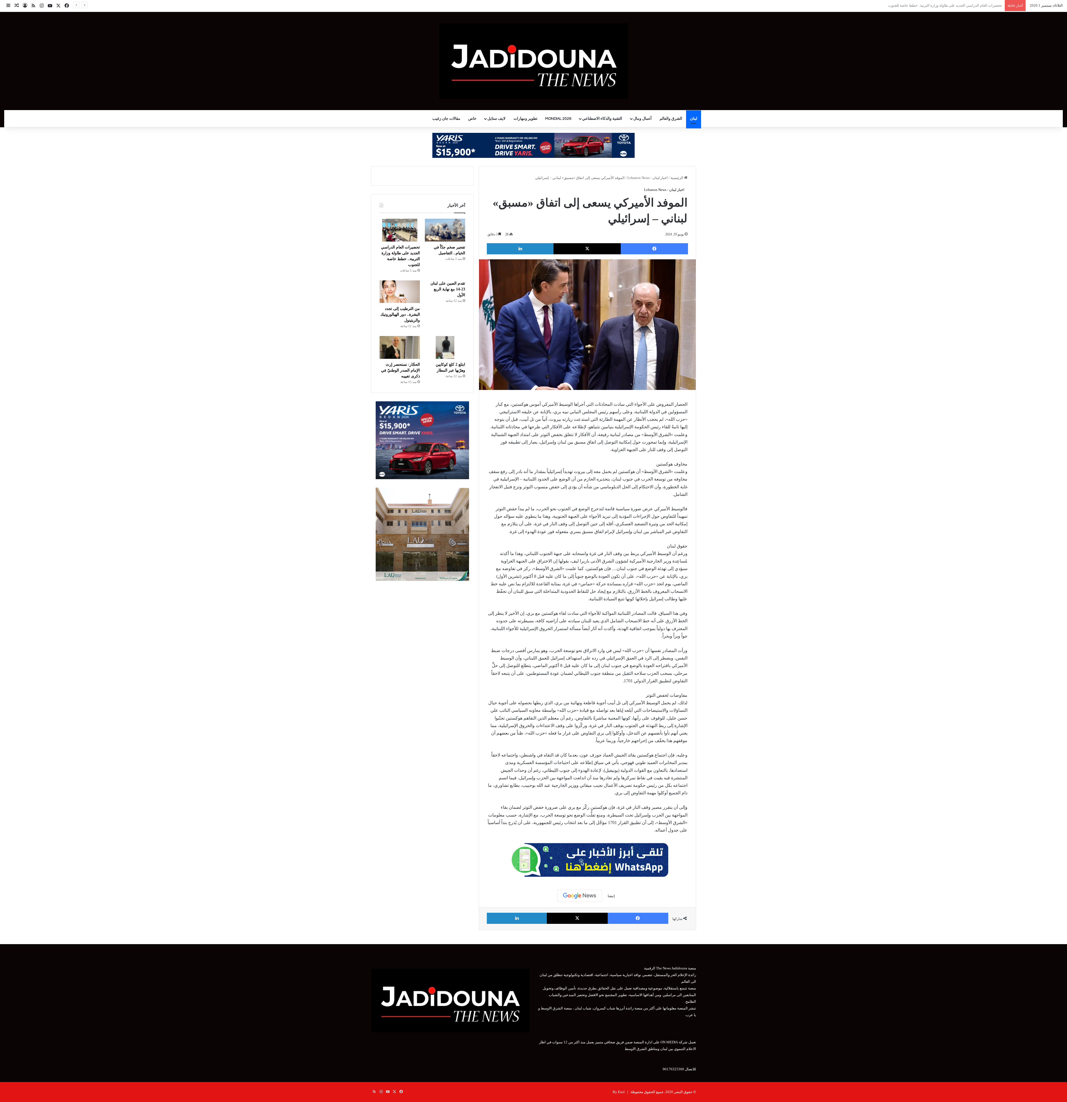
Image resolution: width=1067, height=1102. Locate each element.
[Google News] (579, 896)
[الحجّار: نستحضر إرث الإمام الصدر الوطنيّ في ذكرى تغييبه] (400, 347)
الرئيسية (677, 178)
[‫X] (587, 248)
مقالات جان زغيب (446, 119)
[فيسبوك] (654, 248)
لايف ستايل (496, 119)
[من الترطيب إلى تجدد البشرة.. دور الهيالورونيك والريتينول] (400, 291)
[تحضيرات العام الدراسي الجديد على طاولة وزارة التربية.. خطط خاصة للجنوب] (400, 230)
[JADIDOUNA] (533, 61)
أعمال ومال (642, 119)
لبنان (693, 119)
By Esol (619, 1092)
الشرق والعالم (671, 119)
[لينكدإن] (520, 248)
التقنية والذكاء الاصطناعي (602, 119)
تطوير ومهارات (525, 119)
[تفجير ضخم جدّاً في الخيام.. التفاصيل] (445, 230)
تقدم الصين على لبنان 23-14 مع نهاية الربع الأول (966, 5)
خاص (472, 119)
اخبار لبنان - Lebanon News (647, 178)
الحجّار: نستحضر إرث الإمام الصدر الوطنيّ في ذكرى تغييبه (400, 370)
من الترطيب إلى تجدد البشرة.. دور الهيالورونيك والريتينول (400, 314)
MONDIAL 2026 (558, 119)
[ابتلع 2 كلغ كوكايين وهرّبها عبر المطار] (445, 347)
